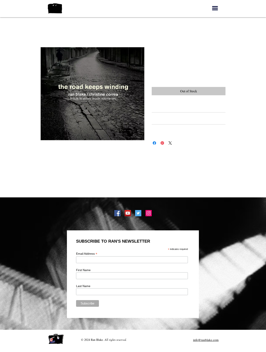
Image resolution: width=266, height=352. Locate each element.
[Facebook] (117, 213)
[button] (214, 8)
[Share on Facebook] (154, 143)
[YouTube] (128, 213)
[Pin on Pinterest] (162, 143)
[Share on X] (170, 143)
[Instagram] (148, 213)
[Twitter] (138, 213)
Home (45, 32)
